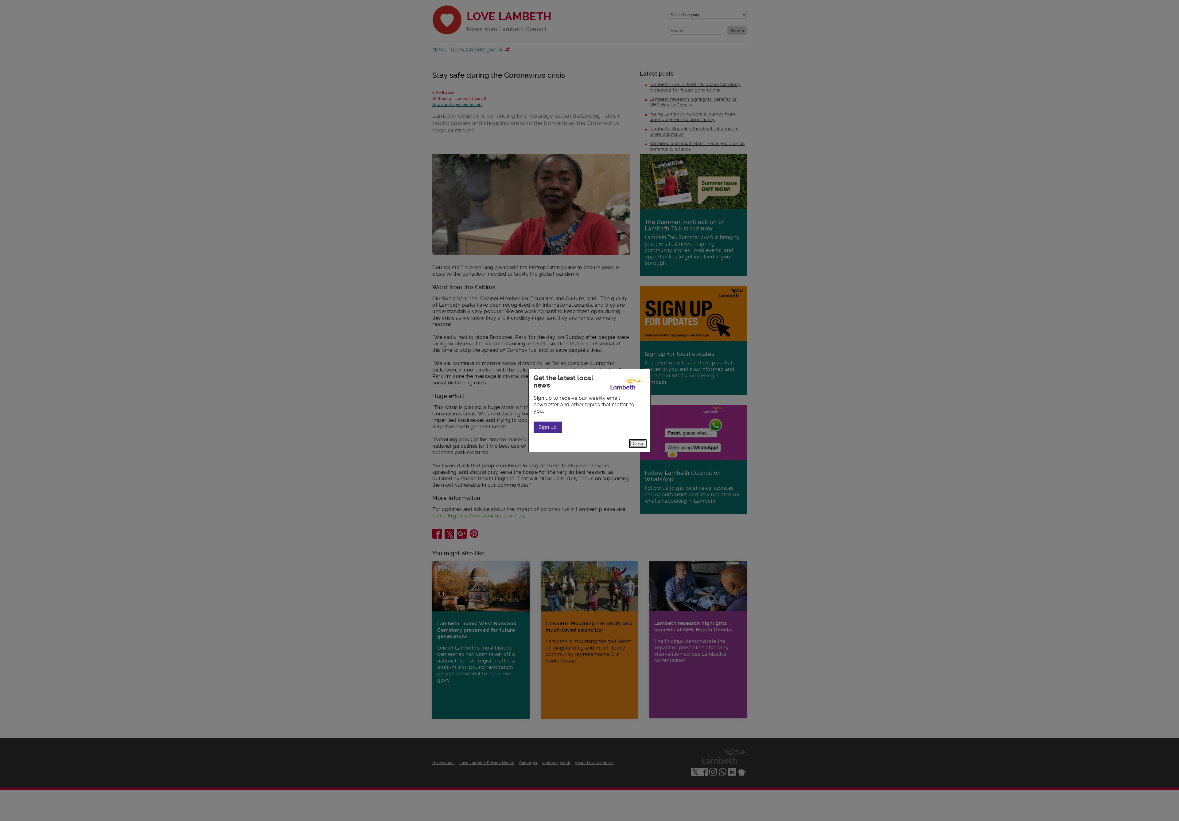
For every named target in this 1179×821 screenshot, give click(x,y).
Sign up (548, 427)
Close (638, 443)
